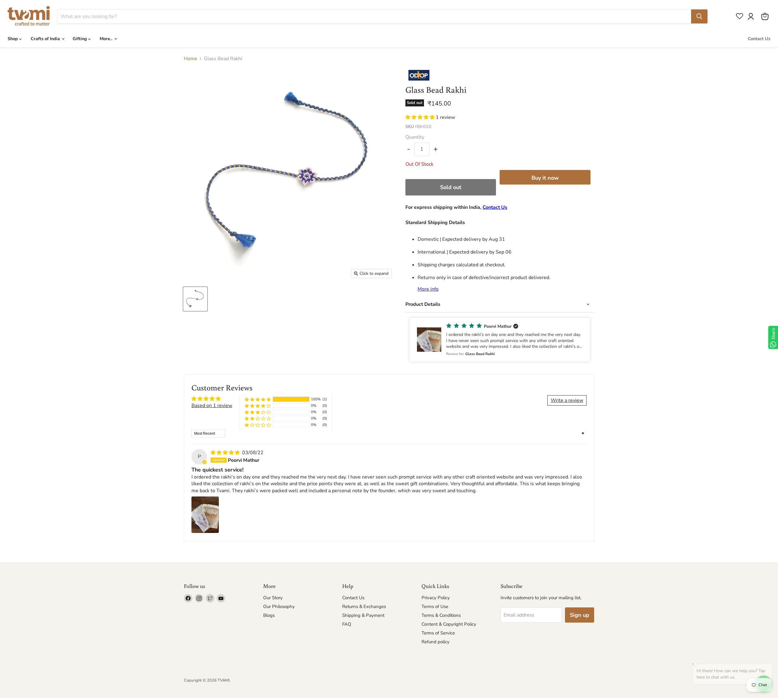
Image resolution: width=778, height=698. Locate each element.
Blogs (269, 615)
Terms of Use (435, 606)
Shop (13, 39)
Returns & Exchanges (364, 606)
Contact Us (759, 39)
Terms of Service (438, 633)
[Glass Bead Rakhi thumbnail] (195, 299)
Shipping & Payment (363, 615)
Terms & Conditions (441, 615)
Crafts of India (46, 39)
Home (190, 58)
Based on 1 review (211, 405)
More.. (107, 39)
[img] (226, 452)
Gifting (80, 39)
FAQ (346, 624)
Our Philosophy (279, 606)
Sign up (579, 615)
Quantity (414, 137)
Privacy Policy (436, 598)
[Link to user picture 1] (205, 514)
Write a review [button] (567, 400)
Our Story (273, 598)
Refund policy (435, 642)
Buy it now (545, 177)
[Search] (699, 16)
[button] (420, 117)
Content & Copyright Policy (449, 624)
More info (428, 289)
